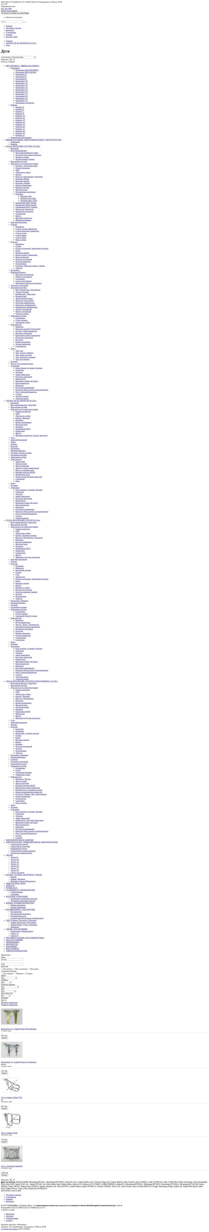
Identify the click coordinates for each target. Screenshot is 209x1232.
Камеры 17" (20, 129)
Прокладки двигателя (24, 209)
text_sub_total (6, 8)
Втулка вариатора (22, 622)
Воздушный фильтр (19, 151)
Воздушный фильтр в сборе (26, 153)
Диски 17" (15, 868)
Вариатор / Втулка (23, 779)
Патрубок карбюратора (25, 303)
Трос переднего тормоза (25, 357)
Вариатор (19, 327)
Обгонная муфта (22, 707)
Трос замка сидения (23, 355)
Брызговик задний (23, 570)
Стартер (18, 838)
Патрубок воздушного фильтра (28, 155)
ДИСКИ (9, 855)
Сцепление (20, 479)
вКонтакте (10, 1214)
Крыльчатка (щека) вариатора (27, 335)
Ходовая (14, 361)
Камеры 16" (20, 127)
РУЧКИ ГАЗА (11, 888)
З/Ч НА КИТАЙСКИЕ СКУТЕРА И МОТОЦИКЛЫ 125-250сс (32, 681)
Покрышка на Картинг (24, 103)
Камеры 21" (20, 135)
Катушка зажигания (23, 377)
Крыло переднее (22, 257)
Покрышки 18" (21, 96)
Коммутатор (20, 379)
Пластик (14, 242)
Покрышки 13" (21, 85)
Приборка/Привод (18, 272)
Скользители (20, 346)
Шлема (13, 877)
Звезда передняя (22, 466)
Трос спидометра (22, 359)
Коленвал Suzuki (22, 181)
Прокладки (20, 431)
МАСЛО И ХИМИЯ (14, 940)
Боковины (19, 244)
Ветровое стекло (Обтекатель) (23, 881)
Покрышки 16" (21, 92)
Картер (18, 174)
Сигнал (18, 394)
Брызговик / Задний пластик (27, 733)
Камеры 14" (20, 122)
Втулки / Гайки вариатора (26, 331)
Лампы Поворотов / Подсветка (23, 923)
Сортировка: (6, 57)
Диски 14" (15, 866)
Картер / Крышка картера (25, 535)
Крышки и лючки (22, 588)
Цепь (17, 481)
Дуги (8, 45)
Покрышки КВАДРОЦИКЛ (27, 70)
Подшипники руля (18, 916)
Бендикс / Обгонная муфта (26, 166)
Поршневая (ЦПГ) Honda (25, 203)
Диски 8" (14, 857)
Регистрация (12, 11)
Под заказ (34, 969)
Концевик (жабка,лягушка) (26, 381)
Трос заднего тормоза (24, 353)
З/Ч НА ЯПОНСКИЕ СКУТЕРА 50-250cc (23, 146)
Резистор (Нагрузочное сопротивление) (31, 390)
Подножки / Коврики (19, 601)
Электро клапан (22, 314)
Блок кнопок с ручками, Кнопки (28, 368)
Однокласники (12, 1218)
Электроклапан (21, 677)
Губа (17, 575)
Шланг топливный (23, 311)
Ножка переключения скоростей (28, 477)
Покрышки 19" (21, 98)
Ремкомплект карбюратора (26, 307)
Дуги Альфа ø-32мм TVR (11, 1097)
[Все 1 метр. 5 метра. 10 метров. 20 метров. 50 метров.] (6, 982)
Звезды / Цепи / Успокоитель (27, 625)
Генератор (19, 370)
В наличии (7, 969)
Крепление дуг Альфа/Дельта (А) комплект (19, 1062)
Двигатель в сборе (23, 172)
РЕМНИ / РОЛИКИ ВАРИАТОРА (20, 903)
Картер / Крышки (22, 696)
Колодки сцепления (23, 333)
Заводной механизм (19, 222)
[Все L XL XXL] (4, 1000)
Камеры (14, 105)
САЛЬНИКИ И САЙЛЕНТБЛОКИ (20, 890)
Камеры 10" (20, 116)
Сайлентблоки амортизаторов (23, 851)
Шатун (18, 216)
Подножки (15, 270)
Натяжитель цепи (22, 475)
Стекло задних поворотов (26, 229)
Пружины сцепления (24, 338)
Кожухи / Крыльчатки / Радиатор (29, 177)
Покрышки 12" (21, 83)
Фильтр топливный (23, 309)
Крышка (18, 744)
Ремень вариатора (22, 342)
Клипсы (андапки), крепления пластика (31, 248)
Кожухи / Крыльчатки (24, 699)
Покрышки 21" (21, 101)
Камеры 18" (20, 131)
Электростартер (22, 398)
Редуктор (19, 340)
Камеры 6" (19, 109)
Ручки (18, 770)
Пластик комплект (23, 261)
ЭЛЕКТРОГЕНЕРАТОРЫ (16, 951)
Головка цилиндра (23, 412)
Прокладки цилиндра (24, 211)
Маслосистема (21, 190)
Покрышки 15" (21, 90)
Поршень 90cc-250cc (28, 201)
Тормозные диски (22, 322)
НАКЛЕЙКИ (11, 946)
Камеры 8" (19, 114)
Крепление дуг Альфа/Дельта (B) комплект (18, 1029)
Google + (9, 1220)
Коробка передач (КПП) (25, 472)
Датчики (19, 372)
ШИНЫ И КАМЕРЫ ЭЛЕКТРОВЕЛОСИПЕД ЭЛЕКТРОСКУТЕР (33, 140)
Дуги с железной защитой (11, 1166)
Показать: (5, 59)
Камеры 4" (19, 107)
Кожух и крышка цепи (24, 470)
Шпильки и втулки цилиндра (27, 557)
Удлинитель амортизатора (21, 853)
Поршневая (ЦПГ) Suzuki (25, 205)
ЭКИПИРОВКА (12, 942)
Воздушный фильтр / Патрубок (23, 405)
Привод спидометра (23, 277)
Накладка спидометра (24, 275)
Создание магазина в (10, 1229)
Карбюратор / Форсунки (25, 294)
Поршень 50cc (26, 196)
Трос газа (19, 351)
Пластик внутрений (23, 259)
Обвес (13, 442)
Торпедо (18, 268)
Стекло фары (20, 235)
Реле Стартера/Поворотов (26, 392)
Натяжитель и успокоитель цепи (28, 790)
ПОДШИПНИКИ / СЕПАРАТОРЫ (20, 909)
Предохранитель (22, 383)
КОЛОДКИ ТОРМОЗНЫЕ (17, 896)
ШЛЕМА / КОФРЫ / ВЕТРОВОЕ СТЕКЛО (24, 875)
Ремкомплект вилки (19, 849)
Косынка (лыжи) (22, 253)
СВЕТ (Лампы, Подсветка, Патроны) (21, 920)
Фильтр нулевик (22, 157)
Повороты (19, 227)
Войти (3, 11)
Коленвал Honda (22, 179)
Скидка (29, 974)
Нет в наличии (21, 969)
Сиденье (14, 605)
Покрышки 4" (21, 74)
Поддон (18, 594)
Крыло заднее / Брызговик (26, 255)
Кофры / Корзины (18, 879)
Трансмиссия (16, 325)
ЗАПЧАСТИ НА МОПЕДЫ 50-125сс (21, 43)
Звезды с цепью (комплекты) (27, 468)
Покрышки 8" (21, 79)
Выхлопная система (19, 161)
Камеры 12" (20, 118)
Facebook (9, 1216)
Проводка (19, 385)
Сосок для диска (17, 873)
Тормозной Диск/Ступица (26, 616)
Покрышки (15, 68)
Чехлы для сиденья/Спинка (22, 364)
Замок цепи (20, 462)
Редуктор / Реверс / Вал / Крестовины (30, 794)
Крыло (18, 585)
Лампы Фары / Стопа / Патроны (24, 925)
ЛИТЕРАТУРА (12, 944)
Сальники (15, 894)
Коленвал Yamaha (22, 183)
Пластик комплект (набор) (26, 592)
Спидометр (20, 279)
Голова (18, 246)
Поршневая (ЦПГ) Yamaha (26, 207)
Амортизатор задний (19, 844)
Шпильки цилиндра (23, 218)
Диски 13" (15, 864)
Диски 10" (15, 859)
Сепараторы (20, 214)
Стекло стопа (20, 233)
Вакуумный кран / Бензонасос (27, 290)
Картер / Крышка (22, 418)
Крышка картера (22, 188)
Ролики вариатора (22, 344)
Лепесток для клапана (24, 301)
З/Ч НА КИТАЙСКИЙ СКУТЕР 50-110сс (23, 520)
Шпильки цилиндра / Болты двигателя (31, 435)
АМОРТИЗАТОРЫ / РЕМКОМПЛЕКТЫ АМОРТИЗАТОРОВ (32, 842)
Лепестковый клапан (24, 298)
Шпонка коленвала (23, 220)
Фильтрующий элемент (25, 159)
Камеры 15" (20, 124)
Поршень (19, 194)
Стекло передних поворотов (27, 231)
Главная (9, 41)
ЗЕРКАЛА (10, 886)
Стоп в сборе (20, 238)
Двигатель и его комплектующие (24, 164)
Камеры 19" (20, 133)
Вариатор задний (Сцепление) (28, 329)
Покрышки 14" (21, 87)
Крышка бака (20, 296)
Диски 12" (15, 862)
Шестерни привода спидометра (28, 283)
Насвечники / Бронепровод (22, 931)
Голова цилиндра (22, 168)
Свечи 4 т (15, 936)
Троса (13, 348)
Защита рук (20, 577)
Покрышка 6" (21, 77)
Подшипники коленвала (25, 192)
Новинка (19, 974)
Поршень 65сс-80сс (28, 198)
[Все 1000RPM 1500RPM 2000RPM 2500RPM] (6, 996)
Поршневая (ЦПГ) (23, 429)
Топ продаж (8, 974)
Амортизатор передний (20, 846)
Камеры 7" (19, 111)
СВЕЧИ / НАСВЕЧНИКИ (16, 929)
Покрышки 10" (21, 81)
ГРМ (17, 170)
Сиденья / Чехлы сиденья (21, 453)
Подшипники (16, 912)
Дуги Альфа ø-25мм (9, 1133)
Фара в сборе (20, 240)
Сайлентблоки (17, 892)
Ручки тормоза (21, 320)
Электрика (15, 366)
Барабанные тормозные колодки (24, 899)
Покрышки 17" (21, 94)
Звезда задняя (21, 464)
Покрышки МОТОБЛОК (25, 72)
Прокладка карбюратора (25, 305)
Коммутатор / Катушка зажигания (29, 820)
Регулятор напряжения (24, 388)
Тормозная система (18, 316)
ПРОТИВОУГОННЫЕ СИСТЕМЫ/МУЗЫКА (25, 938)
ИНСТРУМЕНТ (12, 949)
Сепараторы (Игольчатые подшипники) (27, 918)
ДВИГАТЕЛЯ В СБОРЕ (16, 883)
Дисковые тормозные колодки (23, 901)
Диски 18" (15, 870)
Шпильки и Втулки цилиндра (27, 718)
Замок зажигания (22, 375)
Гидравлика (20, 318)
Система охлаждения (19, 285)
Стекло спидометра (23, 281)
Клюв (17, 251)
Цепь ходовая (21, 803)
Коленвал (19, 420)
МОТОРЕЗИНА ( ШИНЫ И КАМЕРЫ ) (22, 66)
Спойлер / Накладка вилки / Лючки (30, 266)
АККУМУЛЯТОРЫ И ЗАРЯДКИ (19, 840)
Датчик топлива (22, 292)
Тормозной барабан (23, 772)
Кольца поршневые (23, 185)
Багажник (15, 148)
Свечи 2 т (15, 933)
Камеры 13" (20, 120)
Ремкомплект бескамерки (21, 138)
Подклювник (20, 264)
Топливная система (19, 288)
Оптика (14, 224)
